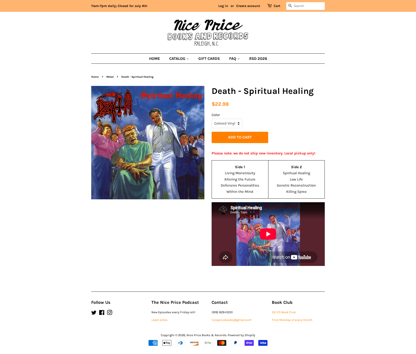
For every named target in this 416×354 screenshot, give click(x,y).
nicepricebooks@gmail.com (232, 320)
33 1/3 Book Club (284, 312)
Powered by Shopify (241, 335)
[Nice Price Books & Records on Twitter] (94, 313)
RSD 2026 (258, 58)
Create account (248, 6)
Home (154, 58)
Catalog (177, 58)
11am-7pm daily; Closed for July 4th (119, 6)
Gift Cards (209, 58)
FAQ (233, 58)
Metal (110, 76)
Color (216, 115)
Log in (223, 6)
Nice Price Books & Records (207, 335)
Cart (277, 6)
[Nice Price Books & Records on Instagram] (109, 313)
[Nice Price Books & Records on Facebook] (101, 313)
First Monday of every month (292, 320)
